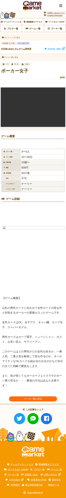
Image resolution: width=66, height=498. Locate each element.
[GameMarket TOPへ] (33, 451)
